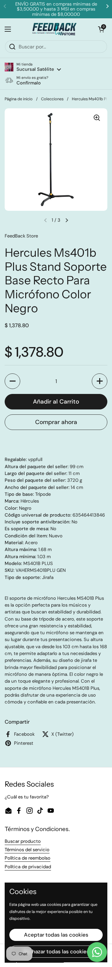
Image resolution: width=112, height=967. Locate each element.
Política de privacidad (28, 867)
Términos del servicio (27, 850)
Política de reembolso (27, 858)
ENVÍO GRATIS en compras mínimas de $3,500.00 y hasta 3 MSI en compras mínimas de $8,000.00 (56, 9)
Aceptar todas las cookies (56, 934)
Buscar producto (23, 841)
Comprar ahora (56, 422)
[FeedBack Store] (54, 29)
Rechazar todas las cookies (56, 951)
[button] (33, 67)
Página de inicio (19, 99)
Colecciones (52, 99)
